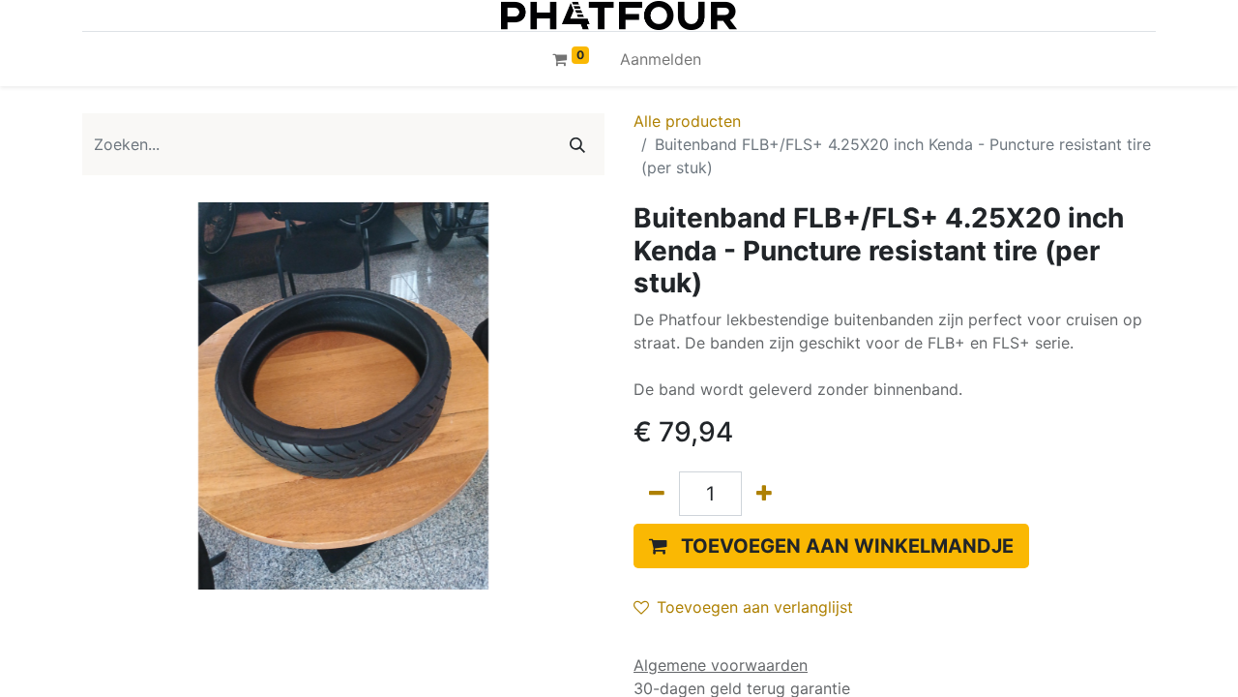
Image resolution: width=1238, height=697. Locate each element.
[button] (831, 546)
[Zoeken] (577, 144)
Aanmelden (660, 59)
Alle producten (687, 121)
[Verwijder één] (657, 493)
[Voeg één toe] (764, 493)
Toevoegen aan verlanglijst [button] (755, 607)
